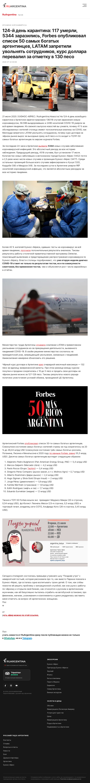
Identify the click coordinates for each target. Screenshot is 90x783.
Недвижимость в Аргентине (58, 727)
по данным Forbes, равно (62, 453)
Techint (31, 468)
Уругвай (50, 671)
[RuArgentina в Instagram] (11, 685)
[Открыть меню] (84, 5)
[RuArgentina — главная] (14, 5)
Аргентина (7, 761)
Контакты (7, 740)
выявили (42, 146)
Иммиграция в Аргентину (57, 720)
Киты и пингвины (53, 678)
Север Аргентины (54, 689)
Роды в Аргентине (54, 723)
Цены (49, 716)
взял (41, 364)
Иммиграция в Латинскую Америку (60, 709)
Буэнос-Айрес (52, 664)
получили (26, 250)
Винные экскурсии (54, 692)
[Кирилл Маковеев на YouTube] (16, 685)
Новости (6, 751)
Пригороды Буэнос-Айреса (57, 668)
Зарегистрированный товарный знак (16, 665)
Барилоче (51, 685)
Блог (5, 754)
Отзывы (6, 744)
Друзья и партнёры (10, 758)
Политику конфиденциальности (70, 779)
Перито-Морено (53, 682)
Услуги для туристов (55, 713)
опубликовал (31, 443)
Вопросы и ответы (10, 747)
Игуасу (49, 675)
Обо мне (50, 706)
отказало (41, 345)
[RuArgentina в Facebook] (5, 685)
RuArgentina (9, 14)
